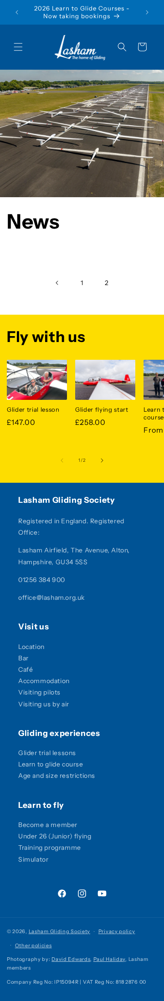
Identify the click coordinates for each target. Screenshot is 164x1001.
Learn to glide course (50, 764)
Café (25, 669)
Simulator (33, 859)
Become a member (47, 825)
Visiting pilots (39, 692)
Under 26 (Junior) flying (54, 836)
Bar (23, 658)
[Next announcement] (147, 12)
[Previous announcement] (17, 12)
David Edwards (70, 959)
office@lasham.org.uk (51, 597)
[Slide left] (62, 460)
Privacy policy (116, 931)
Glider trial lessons (47, 753)
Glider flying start (101, 409)
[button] (18, 47)
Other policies (33, 945)
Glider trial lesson (33, 409)
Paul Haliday (109, 959)
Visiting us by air (43, 704)
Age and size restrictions (56, 775)
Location (31, 647)
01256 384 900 (41, 580)
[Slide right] (102, 460)
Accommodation (44, 681)
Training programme (49, 847)
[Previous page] (57, 283)
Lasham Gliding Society (59, 931)
